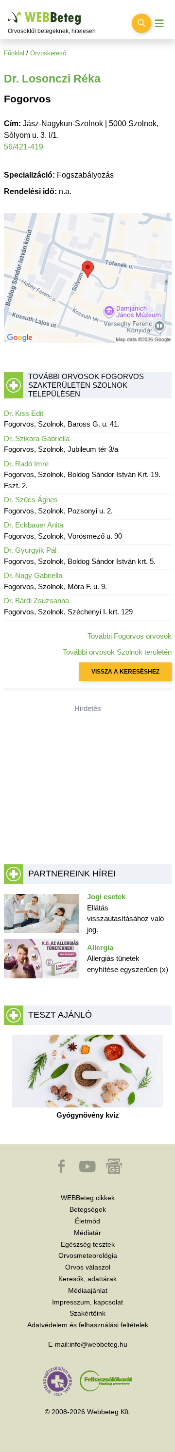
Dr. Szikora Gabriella (37, 438)
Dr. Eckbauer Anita (33, 525)
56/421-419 (23, 147)
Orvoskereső (48, 53)
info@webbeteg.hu (98, 1344)
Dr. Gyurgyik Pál (30, 550)
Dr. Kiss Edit (23, 413)
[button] (62, 1171)
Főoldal (14, 53)
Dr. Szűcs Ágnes (31, 499)
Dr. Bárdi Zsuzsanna (36, 600)
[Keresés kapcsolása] (141, 23)
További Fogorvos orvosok (130, 636)
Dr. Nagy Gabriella (33, 575)
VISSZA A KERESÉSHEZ (125, 671)
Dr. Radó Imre (26, 464)
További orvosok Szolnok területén (117, 652)
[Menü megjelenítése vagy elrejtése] (159, 23)
